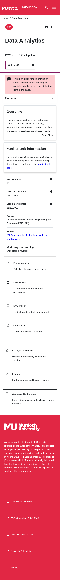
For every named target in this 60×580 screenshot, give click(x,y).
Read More (47, 135)
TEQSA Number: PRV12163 (25, 518)
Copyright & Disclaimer (22, 551)
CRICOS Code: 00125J (22, 534)
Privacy (14, 567)
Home (6, 18)
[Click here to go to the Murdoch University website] (10, 9)
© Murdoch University (21, 501)
